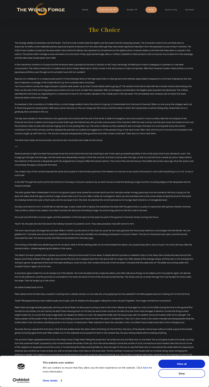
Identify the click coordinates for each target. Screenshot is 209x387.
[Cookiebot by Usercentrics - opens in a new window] (21, 380)
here (145, 367)
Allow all (182, 364)
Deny (182, 373)
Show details (50, 380)
